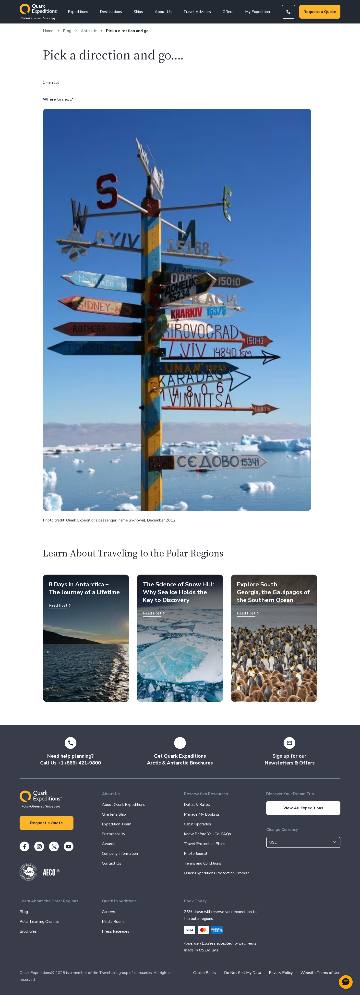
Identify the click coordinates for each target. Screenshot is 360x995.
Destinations (111, 11)
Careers (108, 911)
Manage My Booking (201, 814)
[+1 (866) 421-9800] (288, 12)
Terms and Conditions (202, 863)
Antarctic (88, 31)
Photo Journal (195, 853)
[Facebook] (24, 846)
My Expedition (257, 11)
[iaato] (28, 879)
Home (48, 31)
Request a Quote (319, 11)
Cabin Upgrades (197, 824)
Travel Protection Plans (204, 843)
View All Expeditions (303, 808)
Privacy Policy (281, 972)
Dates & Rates (197, 804)
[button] (346, 982)
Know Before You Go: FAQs (207, 834)
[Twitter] (54, 846)
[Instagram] (39, 846)
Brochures (28, 931)
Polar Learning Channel (39, 921)
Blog (67, 31)
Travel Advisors (197, 11)
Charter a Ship (114, 814)
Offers (228, 11)
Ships (138, 11)
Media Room (113, 921)
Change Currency (282, 829)
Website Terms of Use (320, 972)
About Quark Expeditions (123, 804)
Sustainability (113, 834)
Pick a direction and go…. (129, 31)
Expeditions (78, 11)
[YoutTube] (68, 846)
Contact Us (111, 863)
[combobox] (303, 842)
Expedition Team (116, 824)
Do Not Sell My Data (242, 972)
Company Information (120, 853)
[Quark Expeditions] (39, 12)
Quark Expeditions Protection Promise (217, 873)
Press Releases (115, 931)
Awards (108, 843)
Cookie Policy (204, 972)
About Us (163, 11)
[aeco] (51, 874)
